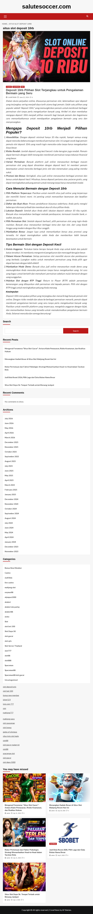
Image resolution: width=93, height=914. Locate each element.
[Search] (87, 16)
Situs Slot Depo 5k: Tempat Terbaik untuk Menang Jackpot (29, 385)
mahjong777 (8, 712)
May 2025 (9, 475)
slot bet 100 (8, 691)
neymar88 (9, 592)
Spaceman (9, 665)
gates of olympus (10, 732)
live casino (9, 582)
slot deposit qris (9, 687)
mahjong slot (10, 587)
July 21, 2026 (17, 858)
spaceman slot (9, 753)
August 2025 (10, 461)
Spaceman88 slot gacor (14, 675)
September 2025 (12, 456)
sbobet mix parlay (12, 607)
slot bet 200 (10, 626)
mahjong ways (9, 719)
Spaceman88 (10, 670)
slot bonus (7, 727)
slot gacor (9, 636)
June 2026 (9, 423)
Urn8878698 (12, 97)
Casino (9, 87)
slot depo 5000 (9, 762)
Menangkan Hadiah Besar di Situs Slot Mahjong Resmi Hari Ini (30, 359)
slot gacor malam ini (11, 745)
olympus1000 (10, 597)
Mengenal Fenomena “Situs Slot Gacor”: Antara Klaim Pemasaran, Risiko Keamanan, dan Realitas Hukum (45, 350)
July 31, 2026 (17, 813)
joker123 (7, 699)
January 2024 (10, 542)
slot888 (8, 660)
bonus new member (11, 695)
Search (7, 321)
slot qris (8, 641)
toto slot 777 (8, 704)
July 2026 (9, 418)
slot (4, 708)
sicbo (7, 617)
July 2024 (9, 523)
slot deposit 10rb (22, 144)
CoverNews (54, 910)
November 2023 (11, 551)
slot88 (7, 655)
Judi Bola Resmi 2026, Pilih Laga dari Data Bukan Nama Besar (30, 377)
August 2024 (10, 518)
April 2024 (9, 537)
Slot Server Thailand (13, 646)
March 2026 (10, 437)
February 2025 (11, 490)
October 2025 (11, 452)
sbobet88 (9, 612)
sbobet (8, 602)
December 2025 (11, 442)
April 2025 (9, 480)
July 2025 (9, 466)
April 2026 (9, 433)
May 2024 (9, 532)
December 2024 (11, 499)
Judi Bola (16, 87)
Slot (22, 87)
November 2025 (11, 447)
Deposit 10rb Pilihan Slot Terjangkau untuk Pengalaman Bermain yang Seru (44, 91)
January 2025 (10, 494)
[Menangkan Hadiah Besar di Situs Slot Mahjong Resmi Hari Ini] (68, 787)
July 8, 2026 (61, 855)
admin (8, 813)
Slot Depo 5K (10, 631)
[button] (5, 16)
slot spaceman (9, 723)
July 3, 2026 (16, 900)
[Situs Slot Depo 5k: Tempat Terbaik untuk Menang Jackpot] (24, 877)
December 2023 (11, 547)
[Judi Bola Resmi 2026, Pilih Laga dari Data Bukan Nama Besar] (68, 832)
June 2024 (9, 528)
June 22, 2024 (24, 97)
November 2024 (11, 504)
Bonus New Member (13, 568)
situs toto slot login (11, 736)
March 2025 (10, 485)
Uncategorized (11, 680)
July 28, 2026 (61, 810)
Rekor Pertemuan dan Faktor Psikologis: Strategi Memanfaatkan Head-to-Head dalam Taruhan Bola (45, 368)
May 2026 (9, 428)
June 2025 (9, 471)
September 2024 (12, 513)
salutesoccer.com (46, 6)
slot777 (8, 651)
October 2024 (11, 509)
